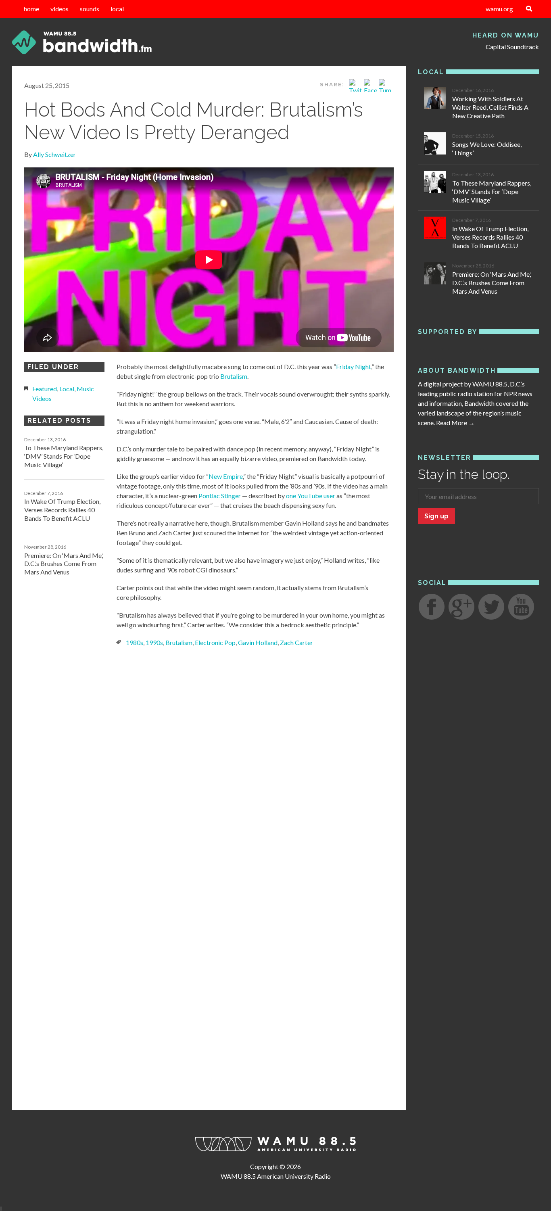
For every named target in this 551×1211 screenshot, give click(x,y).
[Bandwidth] (94, 42)
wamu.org (499, 9)
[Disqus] (209, 766)
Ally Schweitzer (54, 154)
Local (66, 389)
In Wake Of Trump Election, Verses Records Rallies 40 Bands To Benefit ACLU (62, 509)
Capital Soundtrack (512, 46)
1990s (154, 642)
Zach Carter (296, 642)
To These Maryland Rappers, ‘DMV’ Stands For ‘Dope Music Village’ (63, 456)
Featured (44, 389)
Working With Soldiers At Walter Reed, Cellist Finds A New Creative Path (490, 107)
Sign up (436, 516)
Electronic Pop (215, 642)
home (31, 9)
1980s (134, 642)
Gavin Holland (258, 642)
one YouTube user (310, 495)
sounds (89, 9)
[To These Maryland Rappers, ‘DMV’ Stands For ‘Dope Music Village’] (435, 183)
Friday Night (353, 366)
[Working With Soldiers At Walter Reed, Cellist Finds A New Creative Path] (435, 99)
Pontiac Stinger (219, 495)
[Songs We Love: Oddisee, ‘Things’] (435, 144)
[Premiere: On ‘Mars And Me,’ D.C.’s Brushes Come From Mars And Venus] (435, 274)
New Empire (226, 476)
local (117, 9)
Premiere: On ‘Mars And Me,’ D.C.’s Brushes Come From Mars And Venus (63, 563)
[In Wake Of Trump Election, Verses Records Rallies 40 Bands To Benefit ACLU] (435, 229)
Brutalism (233, 376)
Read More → (455, 422)
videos (59, 9)
